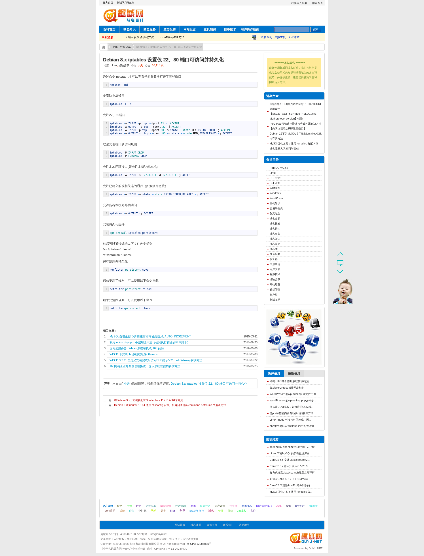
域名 (211, 510)
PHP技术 (275, 178)
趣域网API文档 (125, 2)
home (104, 47)
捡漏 (288, 505)
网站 (153, 510)
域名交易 (275, 218)
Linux (115, 47)
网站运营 (190, 29)
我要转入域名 (299, 3)
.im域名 (241, 510)
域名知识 (129, 29)
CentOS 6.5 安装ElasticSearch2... (290, 459)
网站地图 (244, 524)
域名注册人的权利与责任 (284, 148)
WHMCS (275, 188)
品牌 (279, 505)
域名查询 (266, 37)
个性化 (142, 510)
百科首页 (109, 29)
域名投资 (169, 29)
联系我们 (228, 524)
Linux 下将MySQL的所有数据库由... (291, 453)
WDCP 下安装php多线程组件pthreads (134, 354)
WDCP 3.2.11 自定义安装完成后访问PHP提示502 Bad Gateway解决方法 (156, 360)
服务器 (274, 259)
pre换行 (300, 505)
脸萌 (230, 510)
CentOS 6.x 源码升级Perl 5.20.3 (289, 466)
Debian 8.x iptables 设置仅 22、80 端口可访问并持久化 (209, 383)
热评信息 (274, 373)
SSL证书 (275, 183)
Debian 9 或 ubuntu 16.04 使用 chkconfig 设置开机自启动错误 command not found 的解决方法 (170, 405)
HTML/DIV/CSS (279, 167)
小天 (127, 383)
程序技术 (230, 29)
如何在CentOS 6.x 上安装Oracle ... (290, 479)
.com (193, 505)
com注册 (110, 510)
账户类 (274, 294)
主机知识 (210, 29)
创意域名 (275, 213)
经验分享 (125, 47)
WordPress (276, 198)
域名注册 (196, 524)
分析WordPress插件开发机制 (287, 387)
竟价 (253, 510)
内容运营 (220, 505)
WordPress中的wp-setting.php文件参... (293, 400)
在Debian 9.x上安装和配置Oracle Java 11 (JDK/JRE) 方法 (148, 400)
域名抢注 (275, 228)
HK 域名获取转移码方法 (133, 37)
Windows (275, 193)
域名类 (274, 249)
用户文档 (275, 269)
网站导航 (179, 524)
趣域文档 (275, 299)
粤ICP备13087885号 (199, 543)
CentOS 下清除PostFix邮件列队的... (291, 485)
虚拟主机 (280, 37)
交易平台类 (276, 208)
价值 (131, 510)
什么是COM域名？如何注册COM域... (291, 406)
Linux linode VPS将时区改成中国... (290, 419)
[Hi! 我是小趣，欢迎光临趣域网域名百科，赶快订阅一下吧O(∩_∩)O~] (339, 292)
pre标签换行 (196, 510)
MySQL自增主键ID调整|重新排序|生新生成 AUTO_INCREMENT (150, 336)
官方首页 (108, 2)
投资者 (233, 505)
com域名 (247, 505)
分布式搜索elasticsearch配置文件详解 (292, 472)
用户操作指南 (250, 29)
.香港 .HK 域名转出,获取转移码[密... (290, 381)
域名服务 (149, 29)
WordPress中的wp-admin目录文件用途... (294, 394)
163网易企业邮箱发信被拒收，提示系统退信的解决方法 (145, 366)
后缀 (122, 510)
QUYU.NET (315, 548)
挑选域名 (275, 254)
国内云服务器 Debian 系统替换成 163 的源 (137, 348)
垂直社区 (205, 505)
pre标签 (313, 505)
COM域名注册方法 (167, 37)
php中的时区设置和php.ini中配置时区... (293, 426)
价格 (119, 505)
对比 (138, 505)
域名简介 (275, 243)
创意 (182, 510)
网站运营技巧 (264, 505)
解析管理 (275, 289)
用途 (129, 505)
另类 (163, 510)
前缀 (172, 510)
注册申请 (275, 264)
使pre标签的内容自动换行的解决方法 (291, 413)
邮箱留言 (317, 3)
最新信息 (294, 373)
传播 (220, 510)
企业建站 (293, 37)
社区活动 (180, 505)
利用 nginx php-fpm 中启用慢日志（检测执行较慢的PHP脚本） (150, 342)
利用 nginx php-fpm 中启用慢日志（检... (293, 447)
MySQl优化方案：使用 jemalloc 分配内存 (294, 143)
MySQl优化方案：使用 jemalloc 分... (291, 491)
